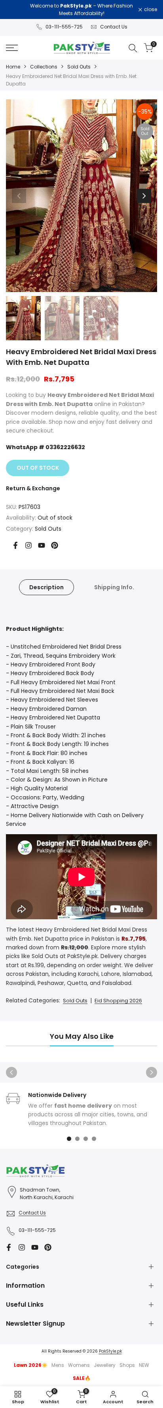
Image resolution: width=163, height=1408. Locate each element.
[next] (144, 196)
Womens (79, 1365)
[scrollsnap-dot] (69, 1139)
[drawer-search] (133, 48)
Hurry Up (101, 13)
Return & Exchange (33, 488)
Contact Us (113, 26)
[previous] (19, 196)
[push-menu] (12, 48)
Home (13, 66)
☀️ (30, 1365)
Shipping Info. (114, 587)
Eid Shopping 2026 (118, 1000)
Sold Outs (79, 66)
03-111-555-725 (64, 26)
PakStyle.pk (110, 1351)
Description (46, 587)
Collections (43, 66)
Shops (127, 1365)
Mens (57, 1365)
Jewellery (105, 1365)
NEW (144, 1365)
